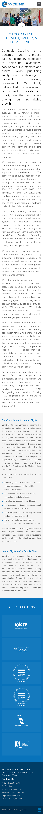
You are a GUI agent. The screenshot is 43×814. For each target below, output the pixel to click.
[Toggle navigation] (39, 4)
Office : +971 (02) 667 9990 (12, 798)
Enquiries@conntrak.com (11, 795)
